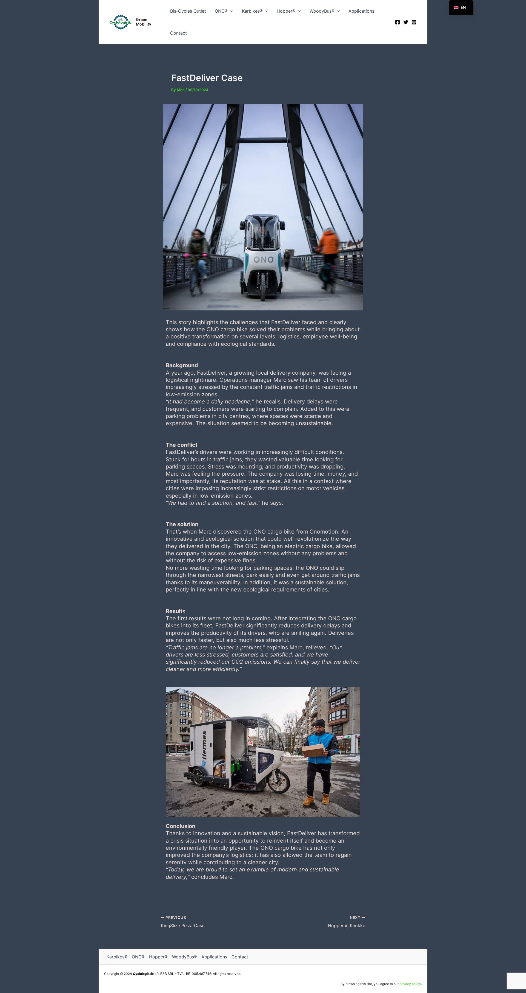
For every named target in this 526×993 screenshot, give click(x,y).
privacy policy (410, 984)
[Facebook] (397, 22)
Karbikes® (252, 11)
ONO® (221, 11)
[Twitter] (405, 22)
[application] (230, 11)
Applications (361, 11)
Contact (178, 33)
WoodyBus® (322, 11)
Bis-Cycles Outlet (188, 11)
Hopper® (286, 11)
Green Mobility (143, 21)
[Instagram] (413, 22)
